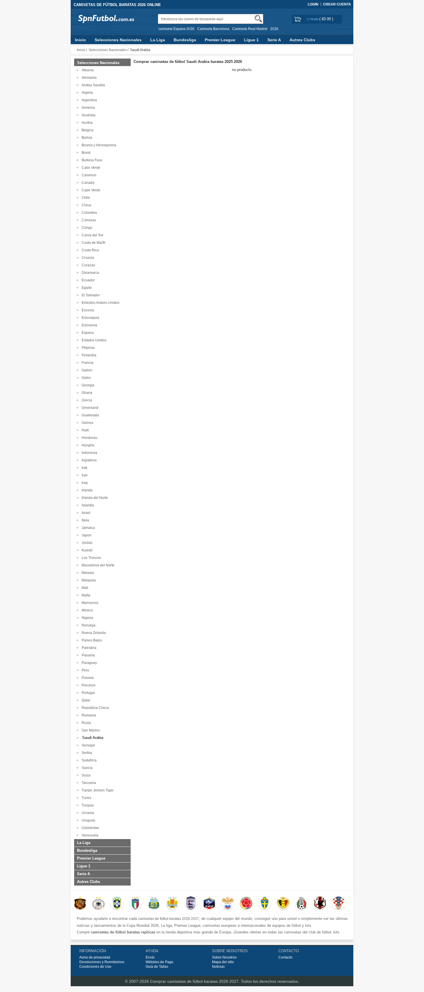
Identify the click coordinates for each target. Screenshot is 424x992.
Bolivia (86, 138)
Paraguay (88, 663)
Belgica (86, 130)
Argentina (88, 100)
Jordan (86, 543)
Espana (87, 333)
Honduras (88, 438)
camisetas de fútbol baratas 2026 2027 (168, 919)
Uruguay (87, 820)
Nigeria (86, 618)
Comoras (88, 220)
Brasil (85, 153)
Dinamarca (89, 273)
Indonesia (88, 453)
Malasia (87, 573)
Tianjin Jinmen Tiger (97, 790)
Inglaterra (88, 460)
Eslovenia (88, 325)
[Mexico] (301, 904)
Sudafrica (88, 760)
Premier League (220, 40)
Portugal (87, 693)
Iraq (84, 483)
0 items (313, 19)
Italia (84, 520)
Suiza (85, 775)
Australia (87, 115)
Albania (87, 70)
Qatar (85, 700)
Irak (83, 468)
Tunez (85, 798)
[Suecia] (264, 904)
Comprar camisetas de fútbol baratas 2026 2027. (195, 981)
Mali (84, 588)
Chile (85, 198)
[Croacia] (338, 904)
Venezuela (89, 835)
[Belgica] (283, 904)
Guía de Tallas (157, 967)
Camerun (88, 175)
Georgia (87, 385)
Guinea (86, 423)
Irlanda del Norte (94, 498)
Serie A (274, 40)
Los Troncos (90, 558)
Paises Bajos (91, 640)
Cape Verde (90, 190)
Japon (85, 535)
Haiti (84, 430)
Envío (150, 957)
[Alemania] (98, 904)
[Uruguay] (172, 904)
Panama (87, 655)
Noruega (87, 625)
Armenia (87, 108)
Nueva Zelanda (93, 633)
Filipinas (87, 348)
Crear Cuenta (337, 4)
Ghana (86, 393)
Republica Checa (94, 708)
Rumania (88, 715)
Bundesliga (185, 40)
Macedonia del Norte (97, 565)
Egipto (86, 288)
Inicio (80, 40)
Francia (86, 363)
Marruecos (89, 603)
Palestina (88, 648)
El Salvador (90, 295)
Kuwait (86, 550)
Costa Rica (89, 250)
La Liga (157, 40)
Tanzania (88, 783)
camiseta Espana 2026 (176, 29)
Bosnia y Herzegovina (98, 145)
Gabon (86, 370)
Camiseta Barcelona (213, 29)
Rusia (85, 723)
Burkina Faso (91, 160)
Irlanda (86, 490)
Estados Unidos (93, 340)
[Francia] (209, 904)
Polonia (87, 678)
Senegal (87, 745)
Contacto (285, 957)
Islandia (87, 505)
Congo (86, 228)
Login (313, 4)
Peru (84, 670)
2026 (274, 29)
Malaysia (88, 580)
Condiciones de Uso (95, 967)
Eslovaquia (89, 318)
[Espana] (80, 904)
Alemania (88, 78)
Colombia (88, 213)
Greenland (89, 408)
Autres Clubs (302, 40)
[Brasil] (116, 904)
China (85, 205)
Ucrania (87, 813)
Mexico (86, 610)
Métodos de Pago (159, 962)
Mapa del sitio (223, 962)
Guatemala (89, 415)
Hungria (87, 445)
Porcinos (87, 685)
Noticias (218, 967)
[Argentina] (153, 904)
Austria (86, 123)
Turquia (87, 805)
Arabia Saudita (92, 85)
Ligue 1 (251, 40)
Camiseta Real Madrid (249, 29)
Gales (85, 378)
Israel (85, 513)
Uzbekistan (89, 828)
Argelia (86, 93)
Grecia (86, 400)
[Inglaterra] (190, 904)
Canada (87, 183)
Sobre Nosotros (224, 957)
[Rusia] (227, 904)
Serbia (86, 753)
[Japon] (320, 904)
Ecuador (87, 280)
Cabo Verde (90, 168)
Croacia (87, 258)
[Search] (258, 18)
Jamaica (87, 528)
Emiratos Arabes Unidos (99, 303)
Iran (84, 475)
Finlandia (88, 355)
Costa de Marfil (92, 243)
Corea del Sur (92, 235)
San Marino (90, 730)
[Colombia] (246, 904)
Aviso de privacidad (94, 957)
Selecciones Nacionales (118, 40)
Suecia (86, 768)
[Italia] (135, 904)
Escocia (87, 310)
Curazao (87, 265)
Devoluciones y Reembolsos (101, 962)
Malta (85, 595)
